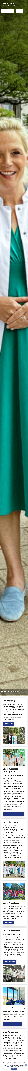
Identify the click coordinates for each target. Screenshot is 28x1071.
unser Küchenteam (9, 962)
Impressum (20, 1066)
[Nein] (26, 1065)
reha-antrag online (7, 11)
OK (14, 1068)
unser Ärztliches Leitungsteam (13, 814)
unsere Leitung (8, 723)
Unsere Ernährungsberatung (12, 1024)
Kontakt (19, 11)
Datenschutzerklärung (10, 1066)
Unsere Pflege (8, 922)
